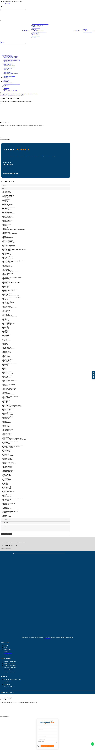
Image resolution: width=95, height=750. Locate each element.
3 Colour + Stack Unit (8, 68)
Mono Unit (6, 69)
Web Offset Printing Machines (15, 94)
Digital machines (5, 77)
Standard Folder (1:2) (8, 70)
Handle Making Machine (8, 61)
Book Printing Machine (8, 64)
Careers (5, 89)
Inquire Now (93, 375)
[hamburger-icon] (0, 20)
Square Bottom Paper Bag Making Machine (12, 59)
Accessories (6, 85)
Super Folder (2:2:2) (7, 74)
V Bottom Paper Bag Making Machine (11, 56)
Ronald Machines (3, 95)
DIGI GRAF (6, 80)
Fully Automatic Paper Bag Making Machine (12, 60)
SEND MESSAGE (6, 533)
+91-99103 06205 (3, 132)
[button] (5, 94)
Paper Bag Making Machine (7, 55)
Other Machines (5, 81)
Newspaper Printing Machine (9, 65)
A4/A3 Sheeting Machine (8, 82)
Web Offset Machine (26, 30)
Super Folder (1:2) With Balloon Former (11, 73)
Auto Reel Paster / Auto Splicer (9, 76)
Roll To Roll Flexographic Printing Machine (12, 84)
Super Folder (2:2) (7, 72)
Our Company (6, 88)
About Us (4, 86)
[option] (36, 191)
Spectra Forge (6, 78)
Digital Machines (77, 30)
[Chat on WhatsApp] (92, 744)
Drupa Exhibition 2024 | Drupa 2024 (10, 90)
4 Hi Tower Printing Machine (9, 66)
